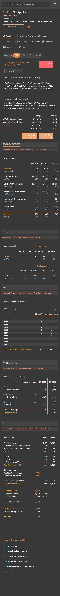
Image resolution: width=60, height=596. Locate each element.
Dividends (49, 42)
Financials (32, 36)
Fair (31, 55)
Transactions (11, 47)
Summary (8, 55)
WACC (38, 55)
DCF (16, 55)
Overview (20, 36)
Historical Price (23, 42)
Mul (23, 55)
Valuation (9, 36)
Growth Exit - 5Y (13, 71)
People (24, 47)
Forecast (43, 36)
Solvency (37, 42)
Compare (9, 42)
